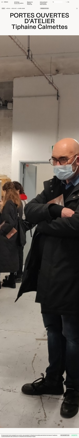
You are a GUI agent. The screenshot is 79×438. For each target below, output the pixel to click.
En (68, 2)
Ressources (30, 2)
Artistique (16, 2)
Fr (66, 2)
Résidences (17, 4)
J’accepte (74, 435)
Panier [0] (29, 4)
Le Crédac (4, 2)
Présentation (43, 3)
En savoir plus (65, 435)
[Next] (76, 231)
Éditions (29, 3)
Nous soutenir (43, 4)
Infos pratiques (43, 2)
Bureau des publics (18, 3)
